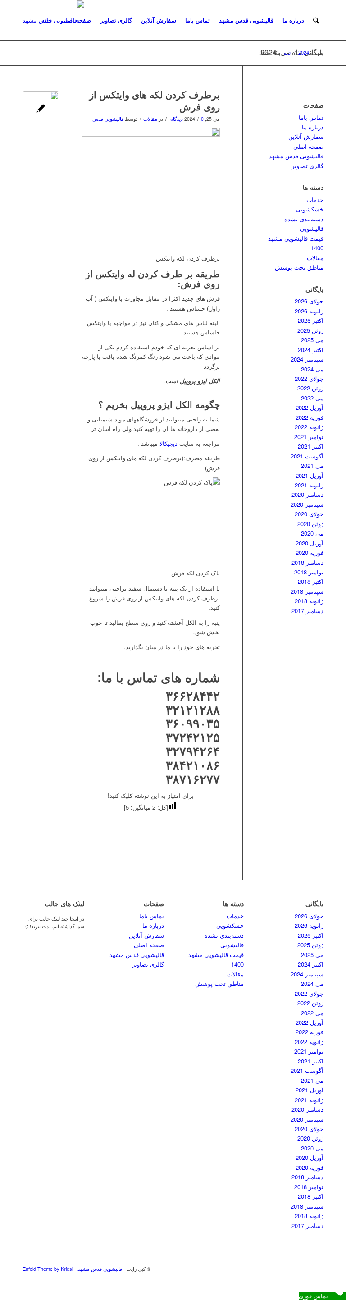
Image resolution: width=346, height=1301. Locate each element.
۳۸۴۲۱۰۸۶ (193, 765)
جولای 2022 (309, 378)
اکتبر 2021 (310, 446)
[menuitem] (316, 20)
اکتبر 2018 (310, 581)
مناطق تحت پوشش (299, 267)
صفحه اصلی (76, 20)
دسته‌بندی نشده (303, 219)
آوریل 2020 (309, 543)
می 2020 (312, 533)
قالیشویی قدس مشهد (246, 20)
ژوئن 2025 (310, 330)
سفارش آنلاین (158, 20)
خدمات (314, 199)
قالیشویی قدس (107, 118)
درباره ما (293, 20)
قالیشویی (311, 228)
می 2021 (312, 465)
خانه (46, 20)
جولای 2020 (309, 513)
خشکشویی (309, 209)
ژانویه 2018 (309, 600)
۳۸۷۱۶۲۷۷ (193, 779)
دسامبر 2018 (307, 562)
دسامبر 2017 (307, 610)
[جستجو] (316, 20)
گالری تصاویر (116, 20)
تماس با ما (131, 677)
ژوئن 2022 (310, 388)
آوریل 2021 (309, 475)
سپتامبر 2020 (307, 504)
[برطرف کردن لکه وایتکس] (41, 109)
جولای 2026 (309, 301)
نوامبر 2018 (308, 572)
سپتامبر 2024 (307, 359)
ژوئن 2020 (310, 523)
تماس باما (197, 20)
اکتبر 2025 (310, 320)
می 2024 (312, 369)
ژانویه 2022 (309, 426)
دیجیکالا (168, 443)
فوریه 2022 (309, 417)
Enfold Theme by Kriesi (48, 1268)
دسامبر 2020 (307, 494)
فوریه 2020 (309, 552)
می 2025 (312, 339)
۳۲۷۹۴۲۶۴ (193, 751)
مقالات (150, 118)
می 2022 (312, 398)
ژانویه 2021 (309, 485)
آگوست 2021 (307, 456)
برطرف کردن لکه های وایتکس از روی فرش (154, 100)
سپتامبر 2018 (307, 591)
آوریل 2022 (309, 407)
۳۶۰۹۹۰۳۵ (193, 723)
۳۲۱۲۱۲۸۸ (193, 709)
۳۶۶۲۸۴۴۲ (193, 695)
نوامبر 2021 (308, 436)
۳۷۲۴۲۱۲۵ (193, 737)
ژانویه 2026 (309, 311)
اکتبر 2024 (310, 349)
